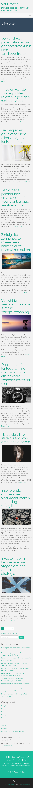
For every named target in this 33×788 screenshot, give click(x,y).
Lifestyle (4, 715)
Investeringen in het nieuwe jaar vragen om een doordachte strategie (13, 566)
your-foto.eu (11, 4)
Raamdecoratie (6, 718)
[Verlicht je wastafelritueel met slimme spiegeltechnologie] (16, 323)
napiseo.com (7, 745)
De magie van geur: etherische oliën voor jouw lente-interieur (14, 136)
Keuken (3, 712)
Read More (21, 122)
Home (19, 781)
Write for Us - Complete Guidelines (13, 731)
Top (14, 781)
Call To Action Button (16, 772)
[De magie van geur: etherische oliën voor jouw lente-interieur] (16, 153)
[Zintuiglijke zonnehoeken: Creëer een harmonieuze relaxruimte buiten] (16, 261)
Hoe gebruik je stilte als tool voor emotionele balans (16, 438)
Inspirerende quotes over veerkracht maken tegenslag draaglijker (15, 498)
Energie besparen (7, 706)
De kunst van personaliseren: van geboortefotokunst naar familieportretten (16, 46)
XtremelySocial (25, 784)
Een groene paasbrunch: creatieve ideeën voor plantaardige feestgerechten (15, 197)
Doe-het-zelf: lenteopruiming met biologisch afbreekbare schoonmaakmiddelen (15, 374)
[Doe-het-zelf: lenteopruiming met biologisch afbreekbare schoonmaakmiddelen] (16, 395)
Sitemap (4, 728)
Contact (4, 725)
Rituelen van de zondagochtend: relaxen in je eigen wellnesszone (15, 95)
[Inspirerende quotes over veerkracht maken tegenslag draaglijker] (16, 517)
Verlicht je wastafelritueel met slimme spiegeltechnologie (16, 306)
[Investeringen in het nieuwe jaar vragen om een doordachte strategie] (16, 585)
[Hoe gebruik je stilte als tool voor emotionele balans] (16, 453)
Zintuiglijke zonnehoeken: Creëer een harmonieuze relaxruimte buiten (15, 242)
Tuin (2, 721)
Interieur (4, 709)
